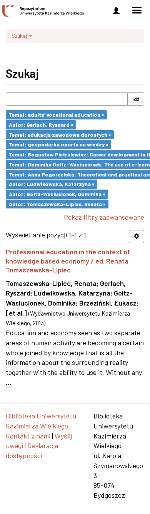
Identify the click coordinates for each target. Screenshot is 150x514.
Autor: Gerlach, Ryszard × (41, 124)
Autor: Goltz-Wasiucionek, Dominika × (57, 194)
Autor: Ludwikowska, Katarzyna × (51, 184)
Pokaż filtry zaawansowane (104, 217)
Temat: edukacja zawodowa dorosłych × (60, 134)
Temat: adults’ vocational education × (56, 114)
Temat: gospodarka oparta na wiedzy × (58, 144)
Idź (135, 99)
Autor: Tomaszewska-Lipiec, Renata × (57, 203)
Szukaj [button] (20, 35)
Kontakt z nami (28, 436)
